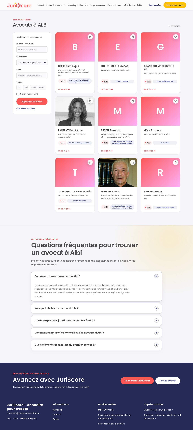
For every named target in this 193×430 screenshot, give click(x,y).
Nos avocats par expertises (111, 423)
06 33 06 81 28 (106, 151)
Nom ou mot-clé (24, 43)
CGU (9, 418)
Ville (18, 69)
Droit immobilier (122, 81)
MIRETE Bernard (110, 130)
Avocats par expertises (95, 5)
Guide (139, 5)
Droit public (165, 143)
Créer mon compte (175, 5)
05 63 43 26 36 (107, 89)
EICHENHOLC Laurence (114, 66)
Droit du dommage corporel (79, 143)
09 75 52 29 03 (150, 89)
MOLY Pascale (152, 130)
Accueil (41, 5)
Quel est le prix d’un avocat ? (158, 409)
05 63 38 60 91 (149, 151)
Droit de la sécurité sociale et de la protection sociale (79, 81)
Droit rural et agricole (165, 81)
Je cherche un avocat (137, 380)
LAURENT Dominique (70, 130)
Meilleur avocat (114, 5)
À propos (57, 409)
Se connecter (155, 5)
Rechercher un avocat (55, 5)
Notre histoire (129, 5)
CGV (15, 418)
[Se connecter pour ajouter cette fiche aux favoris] (90, 37)
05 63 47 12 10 (63, 151)
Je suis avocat (167, 380)
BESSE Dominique (68, 66)
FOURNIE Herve (110, 191)
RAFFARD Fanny (153, 191)
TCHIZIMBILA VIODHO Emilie (74, 191)
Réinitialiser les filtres (25, 109)
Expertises (21, 56)
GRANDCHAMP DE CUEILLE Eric (159, 67)
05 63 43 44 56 (64, 209)
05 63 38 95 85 (64, 89)
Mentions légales (28, 418)
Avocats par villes (75, 5)
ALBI (63, 81)
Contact (57, 414)
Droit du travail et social (165, 208)
